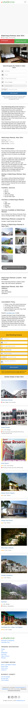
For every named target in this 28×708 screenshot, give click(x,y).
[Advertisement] (14, 19)
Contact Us (4, 669)
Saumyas (4, 602)
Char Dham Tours (5, 642)
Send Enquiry (21, 41)
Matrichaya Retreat (6, 400)
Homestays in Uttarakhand (7, 640)
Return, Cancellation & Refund (8, 664)
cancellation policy (10, 313)
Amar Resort (5, 463)
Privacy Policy (4, 666)
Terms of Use (4, 668)
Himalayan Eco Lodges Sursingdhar (12, 627)
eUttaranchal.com (20, 700)
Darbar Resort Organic (8, 493)
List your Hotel (4, 678)
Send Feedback (5, 680)
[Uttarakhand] (7, 2)
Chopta (3, 649)
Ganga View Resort (7, 520)
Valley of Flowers (5, 656)
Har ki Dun (3, 654)
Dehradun (3, 657)
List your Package (5, 676)
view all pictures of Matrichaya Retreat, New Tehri (13, 267)
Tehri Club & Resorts (7, 548)
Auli (2, 650)
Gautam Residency (7, 575)
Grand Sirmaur (5, 427)
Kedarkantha (4, 652)
